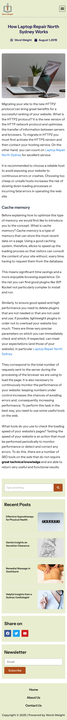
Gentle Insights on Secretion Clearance (17, 544)
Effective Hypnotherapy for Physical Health (20, 518)
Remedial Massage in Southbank (18, 570)
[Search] (58, 488)
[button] (62, 9)
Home (33, 690)
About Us (33, 698)
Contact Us (33, 705)
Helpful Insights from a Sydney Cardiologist (19, 596)
